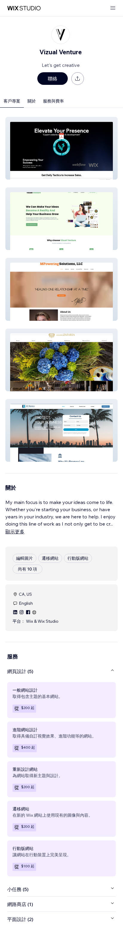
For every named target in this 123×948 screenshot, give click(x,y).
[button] (61, 148)
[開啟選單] (112, 8)
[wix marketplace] (24, 8)
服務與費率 (53, 101)
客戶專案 (12, 101)
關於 (31, 101)
